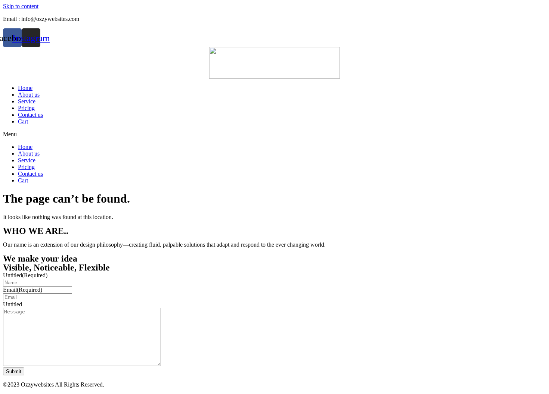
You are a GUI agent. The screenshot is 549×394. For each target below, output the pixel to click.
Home (25, 88)
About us (29, 94)
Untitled (25, 275)
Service (26, 101)
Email (22, 290)
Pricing (26, 108)
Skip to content (20, 6)
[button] (274, 134)
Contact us (30, 115)
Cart (23, 121)
